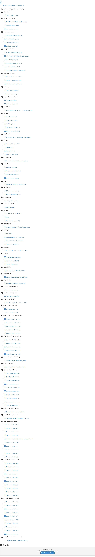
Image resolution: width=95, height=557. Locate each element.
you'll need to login (53, 550)
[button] (1, 1)
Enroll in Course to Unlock (47, 553)
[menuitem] (1, 3)
